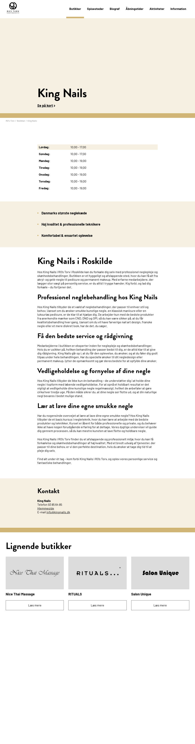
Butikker (75, 8)
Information (178, 8)
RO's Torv (10, 120)
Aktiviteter (156, 8)
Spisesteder (95, 8)
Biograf (115, 8)
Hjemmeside (45, 508)
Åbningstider (134, 8)
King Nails (32, 120)
